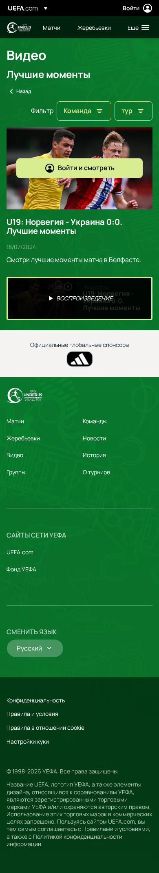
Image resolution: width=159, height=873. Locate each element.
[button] (136, 27)
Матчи (15, 421)
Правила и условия (32, 714)
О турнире (96, 472)
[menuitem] (53, 27)
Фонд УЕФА (21, 569)
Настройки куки (28, 741)
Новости (94, 438)
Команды (94, 421)
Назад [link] (23, 91)
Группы (16, 472)
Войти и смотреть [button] (86, 167)
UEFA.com (20, 552)
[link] (52, 27)
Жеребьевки (23, 438)
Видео (15, 455)
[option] (79, 298)
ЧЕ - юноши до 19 (19, 27)
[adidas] (79, 359)
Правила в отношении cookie (45, 727)
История (94, 455)
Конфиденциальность (36, 700)
